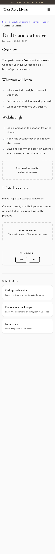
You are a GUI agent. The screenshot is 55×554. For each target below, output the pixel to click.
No (34, 259)
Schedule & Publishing (19, 22)
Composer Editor (40, 22)
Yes (21, 259)
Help (4, 22)
